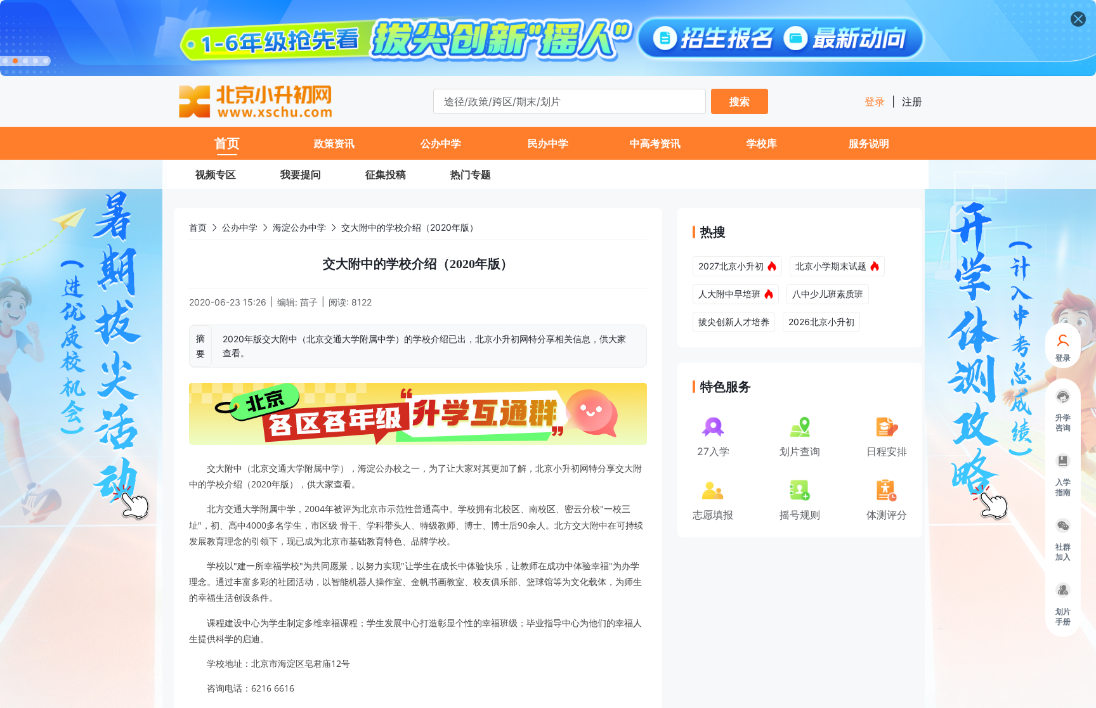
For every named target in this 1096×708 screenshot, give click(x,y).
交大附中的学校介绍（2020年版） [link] (409, 227)
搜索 (739, 101)
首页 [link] (198, 227)
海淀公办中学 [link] (299, 227)
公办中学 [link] (240, 227)
